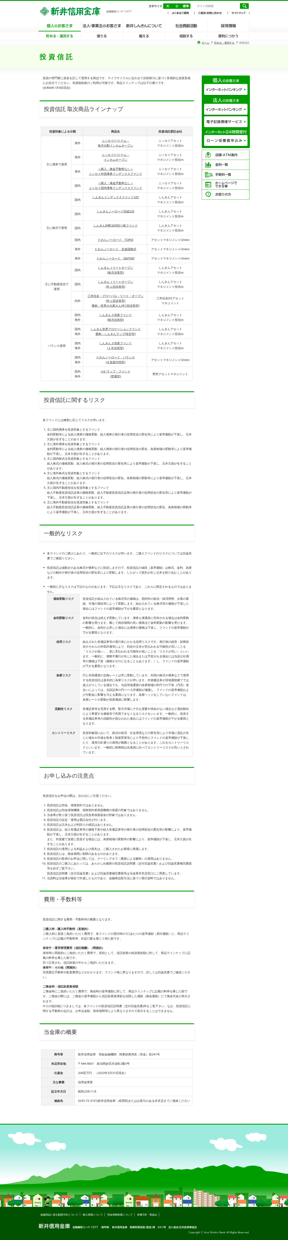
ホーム (205, 43)
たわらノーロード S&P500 (115, 258)
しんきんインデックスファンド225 (115, 197)
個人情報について (93, 1214)
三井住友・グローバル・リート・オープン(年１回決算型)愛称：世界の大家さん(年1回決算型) (115, 301)
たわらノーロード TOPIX (115, 240)
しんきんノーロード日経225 (115, 211)
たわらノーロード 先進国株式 (115, 249)
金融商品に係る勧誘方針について (59, 1214)
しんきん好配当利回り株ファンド (115, 225)
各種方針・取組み (147, 1214)
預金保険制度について (120, 1214)
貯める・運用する (224, 43)
